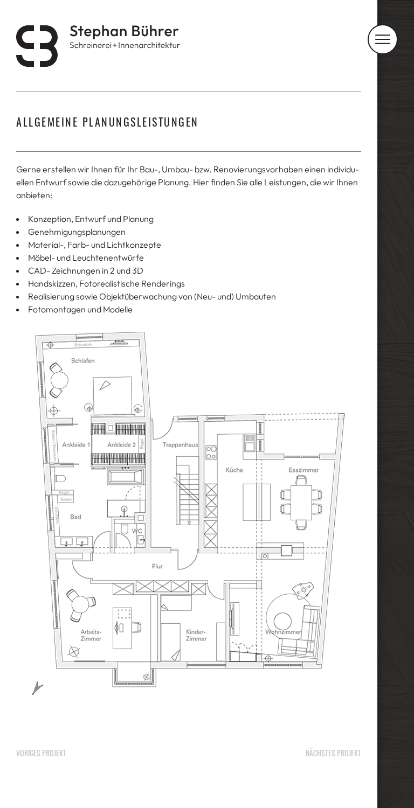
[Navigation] (383, 39)
